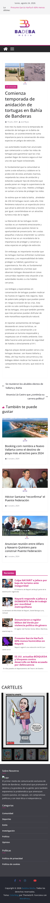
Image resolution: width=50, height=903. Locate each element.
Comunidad (7, 813)
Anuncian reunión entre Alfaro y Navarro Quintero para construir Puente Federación (24, 547)
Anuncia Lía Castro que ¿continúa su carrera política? (25, 396)
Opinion (6, 842)
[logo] (5, 777)
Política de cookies (11, 864)
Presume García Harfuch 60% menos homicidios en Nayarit (28, 9)
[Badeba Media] (5, 49)
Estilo (5, 825)
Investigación (8, 830)
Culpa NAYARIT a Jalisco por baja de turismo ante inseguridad (31, 583)
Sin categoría (11, 87)
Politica (5, 836)
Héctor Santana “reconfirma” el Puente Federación (25, 498)
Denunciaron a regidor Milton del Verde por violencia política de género (31, 622)
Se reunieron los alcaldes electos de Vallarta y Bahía (24, 385)
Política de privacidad (12, 858)
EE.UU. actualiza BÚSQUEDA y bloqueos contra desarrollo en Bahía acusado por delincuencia (31, 660)
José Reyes (25, 122)
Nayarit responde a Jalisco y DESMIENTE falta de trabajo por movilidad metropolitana (31, 602)
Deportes (6, 819)
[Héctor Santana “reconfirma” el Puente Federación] (25, 470)
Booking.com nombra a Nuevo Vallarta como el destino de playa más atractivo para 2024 (24, 449)
